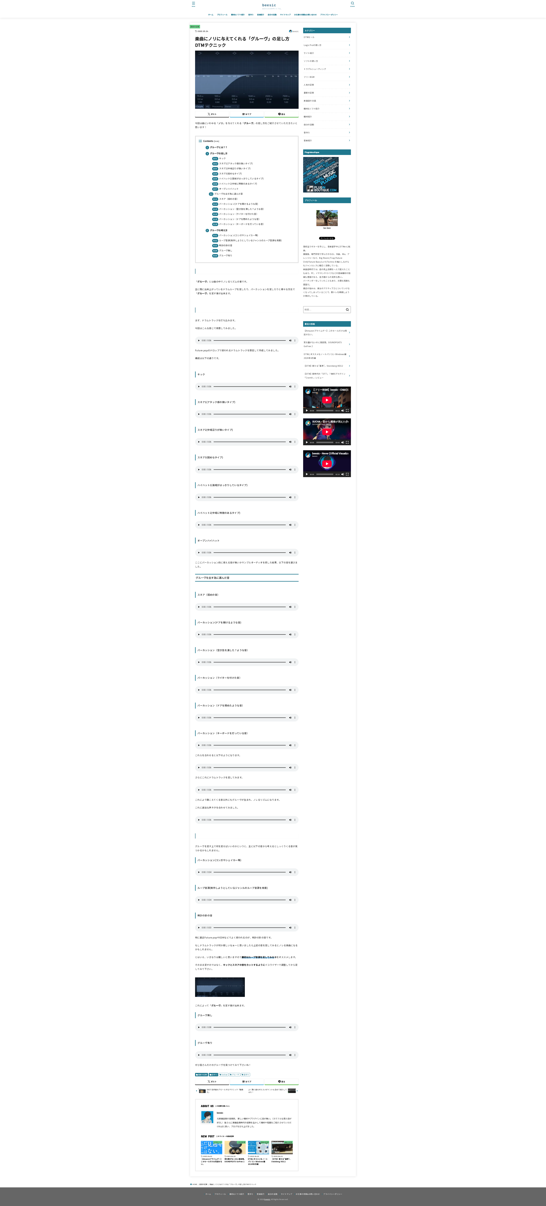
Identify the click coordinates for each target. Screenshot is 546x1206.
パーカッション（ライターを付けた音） (235, 213)
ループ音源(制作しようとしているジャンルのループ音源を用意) (247, 240)
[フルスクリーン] (347, 410)
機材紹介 (308, 116)
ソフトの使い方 (311, 61)
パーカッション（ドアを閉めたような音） (237, 219)
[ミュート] (342, 410)
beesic (267, 1199)
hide (217, 141)
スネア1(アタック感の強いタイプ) (233, 163)
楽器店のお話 (310, 100)
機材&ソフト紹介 (238, 14)
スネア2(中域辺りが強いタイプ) (232, 168)
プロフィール (222, 14)
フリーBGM (309, 76)
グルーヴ (235, 1074)
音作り (251, 14)
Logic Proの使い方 (312, 45)
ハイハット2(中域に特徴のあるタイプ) (235, 183)
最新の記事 (195, 26)
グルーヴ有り (222, 255)
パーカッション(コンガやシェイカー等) (235, 235)
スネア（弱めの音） (226, 198)
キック (219, 158)
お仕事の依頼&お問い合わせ (305, 14)
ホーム (210, 14)
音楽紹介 (260, 14)
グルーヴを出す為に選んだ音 (226, 193)
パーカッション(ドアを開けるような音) (235, 203)
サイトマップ (285, 14)
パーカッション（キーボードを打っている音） (239, 223)
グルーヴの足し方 (217, 153)
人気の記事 (309, 84)
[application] (327, 400)
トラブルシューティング (315, 69)
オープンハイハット (226, 188)
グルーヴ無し (222, 250)
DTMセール (309, 37)
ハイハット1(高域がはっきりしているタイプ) (238, 178)
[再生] (306, 410)
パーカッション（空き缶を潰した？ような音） (239, 208)
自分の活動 (272, 14)
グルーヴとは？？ (217, 147)
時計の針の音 (222, 245)
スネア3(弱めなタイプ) (227, 173)
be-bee (224, 1074)
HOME (195, 1184)
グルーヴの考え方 (217, 230)
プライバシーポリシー (329, 14)
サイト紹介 (309, 53)
